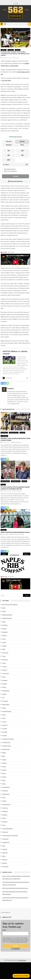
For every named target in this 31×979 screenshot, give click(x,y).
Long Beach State (6, 746)
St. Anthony (4, 436)
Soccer (4, 797)
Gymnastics (5, 701)
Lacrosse (4, 721)
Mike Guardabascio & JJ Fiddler (17, 534)
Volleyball (4, 849)
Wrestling (4, 863)
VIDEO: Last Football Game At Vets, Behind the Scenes (15, 888)
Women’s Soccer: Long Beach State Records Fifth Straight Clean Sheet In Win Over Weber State (16, 877)
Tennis (4, 825)
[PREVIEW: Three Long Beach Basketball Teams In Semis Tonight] (15, 421)
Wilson (3, 484)
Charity (4, 656)
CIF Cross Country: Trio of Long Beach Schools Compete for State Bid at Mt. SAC (15, 488)
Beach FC (4, 635)
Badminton (5, 625)
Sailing (3, 784)
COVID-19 (4, 670)
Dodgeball (4, 680)
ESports (4, 687)
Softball (4, 801)
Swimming (4, 821)
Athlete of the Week (7, 618)
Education (4, 684)
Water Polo (5, 853)
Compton (4, 666)
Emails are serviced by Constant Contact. (19, 941)
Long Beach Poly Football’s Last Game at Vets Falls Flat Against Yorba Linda (15, 899)
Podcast (4, 770)
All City (3, 608)
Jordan (4, 718)
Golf (3, 697)
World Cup (4, 859)
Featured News (6, 690)
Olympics (4, 763)
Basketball (4, 432)
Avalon (4, 621)
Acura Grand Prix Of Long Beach (9, 604)
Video (3, 846)
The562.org (5, 832)
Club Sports (5, 659)
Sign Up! (15, 946)
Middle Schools (6, 749)
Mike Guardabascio (17, 442)
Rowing (4, 777)
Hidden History (6, 704)
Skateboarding (5, 794)
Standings (4, 815)
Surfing (4, 818)
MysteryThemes (22, 960)
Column (4, 663)
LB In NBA (4, 732)
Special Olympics (6, 804)
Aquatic (4, 611)
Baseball (4, 628)
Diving (3, 677)
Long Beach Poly (14, 432)
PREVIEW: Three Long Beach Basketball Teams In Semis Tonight (15, 439)
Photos (4, 766)
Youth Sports (5, 866)
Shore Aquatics (6, 787)
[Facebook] (2, 383)
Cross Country (5, 481)
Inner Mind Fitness (6, 711)
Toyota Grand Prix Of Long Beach (10, 835)
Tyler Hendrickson (18, 491)
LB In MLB (4, 728)
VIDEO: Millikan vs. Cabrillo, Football (5, 554)
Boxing (4, 639)
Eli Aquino (17, 57)
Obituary (4, 759)
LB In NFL (4, 735)
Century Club (5, 653)
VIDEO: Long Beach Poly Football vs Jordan (27, 554)
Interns (4, 715)
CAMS (3, 649)
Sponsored (5, 808)
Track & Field (5, 839)
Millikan (18, 50)
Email (4, 930)
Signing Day (5, 790)
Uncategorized (5, 842)
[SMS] (7, 383)
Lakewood (4, 725)
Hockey (4, 708)
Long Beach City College (8, 739)
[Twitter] (4, 383)
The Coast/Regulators (7, 828)
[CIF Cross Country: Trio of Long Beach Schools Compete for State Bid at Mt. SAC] (15, 469)
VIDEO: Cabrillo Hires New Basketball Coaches (15, 532)
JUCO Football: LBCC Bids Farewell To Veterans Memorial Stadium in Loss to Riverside (15, 883)
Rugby (3, 780)
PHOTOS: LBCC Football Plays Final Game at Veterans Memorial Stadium (14, 893)
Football (10, 50)
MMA (3, 756)
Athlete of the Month (7, 615)
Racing (4, 773)
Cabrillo (3, 50)
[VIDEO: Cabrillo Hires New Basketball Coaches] (15, 518)
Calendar (4, 646)
